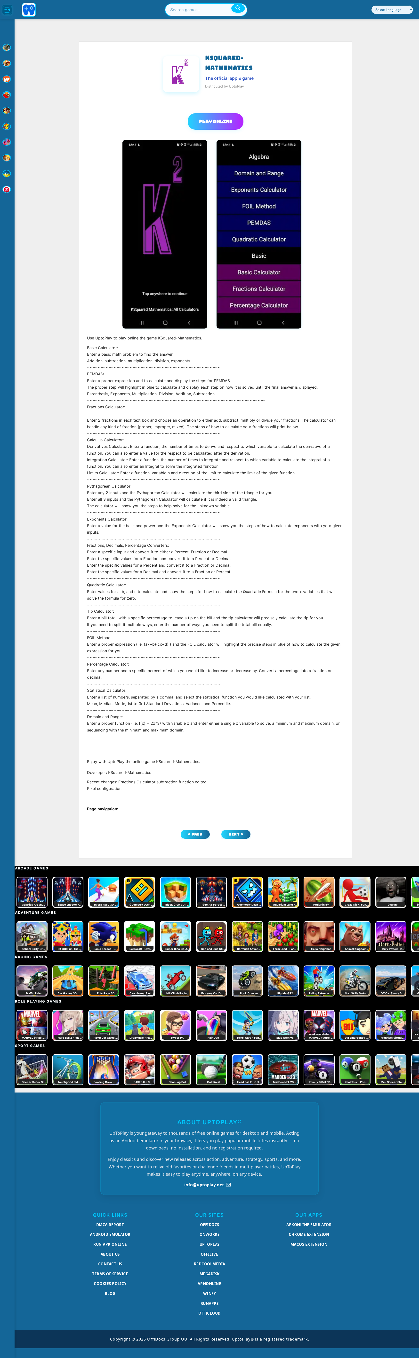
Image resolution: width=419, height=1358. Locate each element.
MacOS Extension (309, 1244)
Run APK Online (110, 1244)
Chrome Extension (309, 1234)
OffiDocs (209, 1224)
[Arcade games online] (7, 63)
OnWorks (210, 1234)
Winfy (209, 1293)
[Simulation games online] (7, 126)
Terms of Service (110, 1273)
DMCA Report (110, 1224)
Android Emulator (110, 1234)
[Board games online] (7, 79)
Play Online (215, 121)
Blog (110, 1293)
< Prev (195, 834)
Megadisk (210, 1273)
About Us (110, 1254)
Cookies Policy (110, 1283)
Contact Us (110, 1264)
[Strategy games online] (7, 158)
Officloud (209, 1313)
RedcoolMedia (209, 1264)
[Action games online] (7, 47)
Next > (236, 834)
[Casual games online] (7, 95)
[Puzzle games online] (7, 110)
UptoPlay (210, 1244)
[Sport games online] (7, 142)
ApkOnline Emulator (308, 1224)
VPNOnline (209, 1283)
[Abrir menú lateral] (7, 10)
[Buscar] (238, 8)
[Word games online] (7, 174)
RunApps (210, 1303)
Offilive (209, 1254)
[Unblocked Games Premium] (7, 189)
